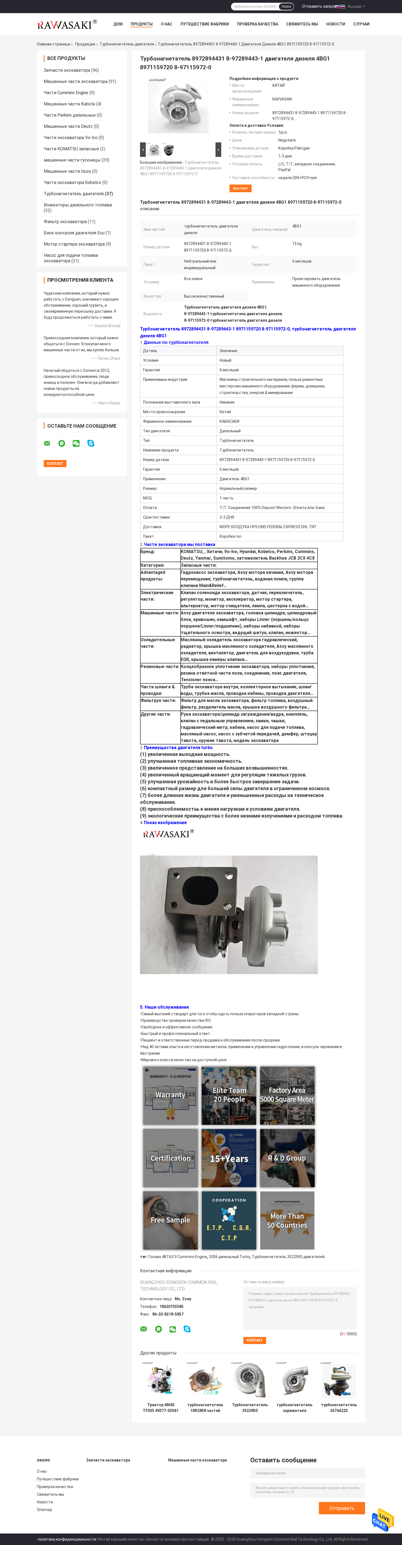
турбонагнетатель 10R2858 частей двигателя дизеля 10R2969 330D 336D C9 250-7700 (205, 1408)
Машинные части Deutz (68, 126)
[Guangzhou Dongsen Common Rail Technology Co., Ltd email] (50, 443)
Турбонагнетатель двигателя (127, 44)
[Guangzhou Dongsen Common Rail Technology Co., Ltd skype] (94, 443)
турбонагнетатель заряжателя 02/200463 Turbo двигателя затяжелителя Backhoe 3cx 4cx (294, 1408)
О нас (166, 24)
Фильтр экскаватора (65, 221)
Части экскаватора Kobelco (72, 182)
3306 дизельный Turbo (229, 1257)
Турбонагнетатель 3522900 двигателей (288, 1257)
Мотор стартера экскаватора (74, 244)
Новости (335, 24)
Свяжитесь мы (302, 24)
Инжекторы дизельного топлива (78, 205)
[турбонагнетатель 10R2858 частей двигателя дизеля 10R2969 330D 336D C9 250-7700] (205, 1380)
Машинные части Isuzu (67, 171)
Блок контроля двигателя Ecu (74, 232)
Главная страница (53, 44)
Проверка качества (257, 24)
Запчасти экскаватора (67, 70)
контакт (240, 188)
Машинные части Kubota (69, 104)
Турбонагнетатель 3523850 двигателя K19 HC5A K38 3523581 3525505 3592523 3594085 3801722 (250, 1408)
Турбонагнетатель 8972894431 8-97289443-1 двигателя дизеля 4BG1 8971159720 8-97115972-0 (180, 168)
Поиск (286, 6)
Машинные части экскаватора (75, 81)
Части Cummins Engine (66, 92)
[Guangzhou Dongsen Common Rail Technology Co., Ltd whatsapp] (65, 443)
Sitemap (44, 1509)
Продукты (142, 24)
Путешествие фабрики (204, 24)
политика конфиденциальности (67, 1539)
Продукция (85, 44)
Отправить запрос (319, 6)
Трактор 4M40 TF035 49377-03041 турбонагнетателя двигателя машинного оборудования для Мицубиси (161, 1408)
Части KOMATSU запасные (71, 148)
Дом (118, 24)
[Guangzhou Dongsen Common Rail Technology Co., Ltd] (67, 24)
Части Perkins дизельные (70, 115)
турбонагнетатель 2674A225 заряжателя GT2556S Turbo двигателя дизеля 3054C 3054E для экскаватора (339, 1408)
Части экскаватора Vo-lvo (71, 137)
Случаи (361, 24)
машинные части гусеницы (72, 160)
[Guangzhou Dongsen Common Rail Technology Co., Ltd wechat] (79, 443)
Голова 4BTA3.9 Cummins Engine (177, 1257)
